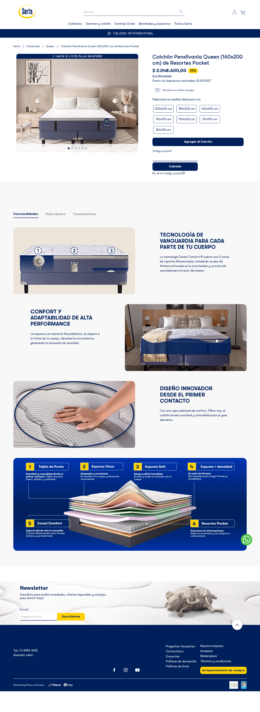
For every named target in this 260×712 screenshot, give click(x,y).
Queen (50, 46)
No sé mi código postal (167, 173)
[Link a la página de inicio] (19, 46)
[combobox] (134, 12)
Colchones (75, 23)
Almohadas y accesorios (155, 23)
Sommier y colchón (98, 23)
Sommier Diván (125, 23)
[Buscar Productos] (181, 12)
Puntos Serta (183, 23)
